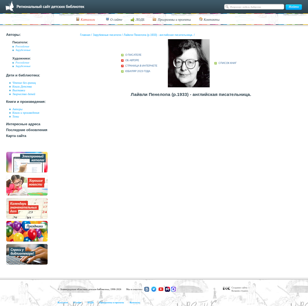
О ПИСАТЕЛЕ (133, 54)
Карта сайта (16, 136)
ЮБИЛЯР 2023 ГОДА (137, 71)
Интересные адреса (23, 124)
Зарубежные (23, 50)
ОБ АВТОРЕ (132, 60)
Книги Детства (22, 86)
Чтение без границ (24, 82)
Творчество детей (23, 94)
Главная (85, 34)
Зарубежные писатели (107, 34)
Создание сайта (239, 287)
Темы (15, 116)
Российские (22, 46)
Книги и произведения (25, 112)
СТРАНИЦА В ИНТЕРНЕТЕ (141, 65)
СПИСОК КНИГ (228, 63)
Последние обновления (26, 130)
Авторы (17, 109)
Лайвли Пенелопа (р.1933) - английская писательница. (158, 34)
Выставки (18, 90)
